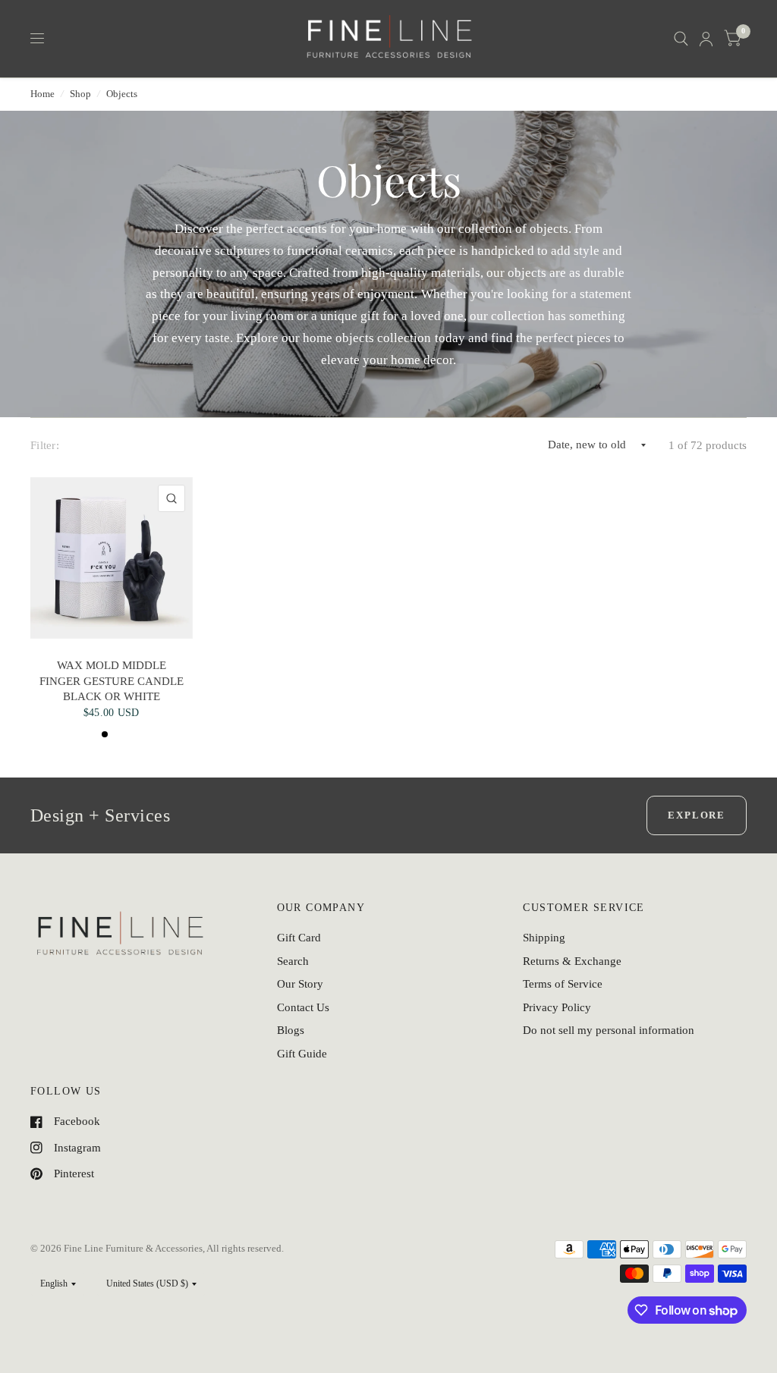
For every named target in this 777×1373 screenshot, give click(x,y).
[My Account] (706, 38)
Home (42, 93)
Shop (80, 93)
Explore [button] (696, 815)
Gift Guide (302, 1054)
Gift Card (299, 938)
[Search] (681, 38)
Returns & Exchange (572, 961)
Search (293, 961)
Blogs (290, 1030)
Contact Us (303, 1007)
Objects (121, 93)
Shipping (544, 938)
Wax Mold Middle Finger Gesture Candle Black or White (111, 680)
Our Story (300, 984)
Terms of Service (562, 984)
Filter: (44, 445)
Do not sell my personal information (608, 1030)
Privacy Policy (557, 1007)
